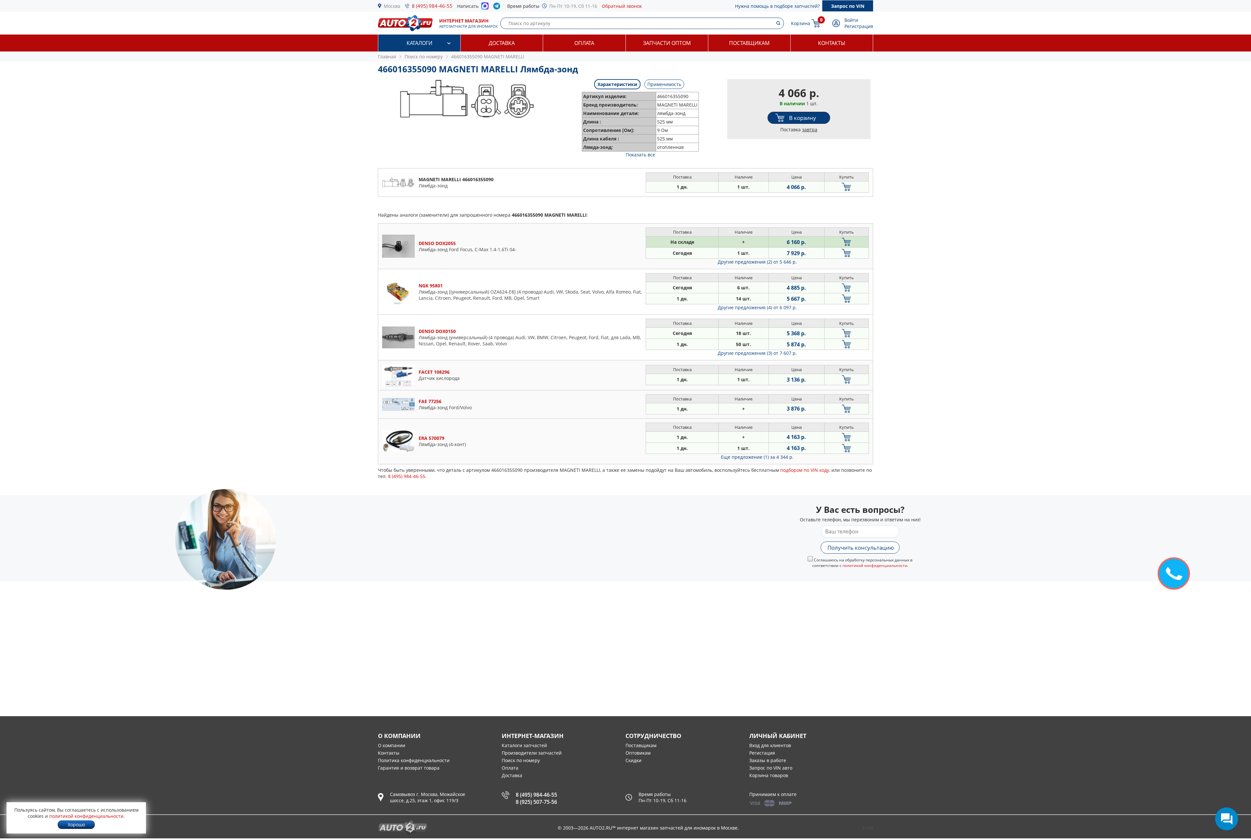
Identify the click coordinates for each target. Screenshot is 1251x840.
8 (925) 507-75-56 (536, 801)
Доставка (502, 43)
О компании (391, 745)
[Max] (485, 8)
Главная (387, 56)
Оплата (584, 43)
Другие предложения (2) (757, 262)
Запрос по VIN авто (770, 768)
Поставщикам (749, 43)
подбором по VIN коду (804, 470)
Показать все (640, 155)
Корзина (800, 23)
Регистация (762, 753)
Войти (851, 20)
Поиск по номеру (521, 760)
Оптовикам (638, 753)
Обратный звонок (622, 6)
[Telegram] (498, 7)
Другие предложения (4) (757, 307)
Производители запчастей (532, 753)
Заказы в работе (767, 760)
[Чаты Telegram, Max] (1226, 818)
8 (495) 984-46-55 (432, 6)
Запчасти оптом (667, 43)
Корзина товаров (768, 775)
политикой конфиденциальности (874, 565)
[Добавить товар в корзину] (846, 187)
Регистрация (858, 26)
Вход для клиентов (770, 745)
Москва (392, 6)
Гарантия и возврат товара (408, 768)
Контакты (831, 43)
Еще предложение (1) (757, 457)
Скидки (633, 760)
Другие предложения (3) (757, 353)
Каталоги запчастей (524, 745)
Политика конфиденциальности (414, 760)
